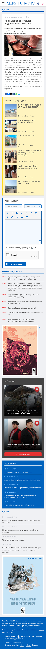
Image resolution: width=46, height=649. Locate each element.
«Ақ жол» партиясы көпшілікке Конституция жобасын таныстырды (29, 153)
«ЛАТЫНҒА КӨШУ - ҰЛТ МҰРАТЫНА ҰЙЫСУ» (26, 121)
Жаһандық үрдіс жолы (26, 136)
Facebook (37, 3)
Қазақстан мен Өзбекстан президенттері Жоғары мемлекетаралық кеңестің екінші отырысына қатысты (21, 550)
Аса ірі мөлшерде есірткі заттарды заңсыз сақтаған (27, 167)
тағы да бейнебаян (24, 454)
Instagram (42, 3)
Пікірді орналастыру (15, 264)
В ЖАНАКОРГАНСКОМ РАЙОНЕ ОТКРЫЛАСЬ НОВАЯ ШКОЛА (29, 106)
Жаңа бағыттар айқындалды (13, 540)
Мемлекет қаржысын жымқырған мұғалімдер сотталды (20, 531)
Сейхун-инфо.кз (21, 3)
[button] (7, 213)
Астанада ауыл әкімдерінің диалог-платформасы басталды (21, 521)
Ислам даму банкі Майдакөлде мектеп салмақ (29, 182)
